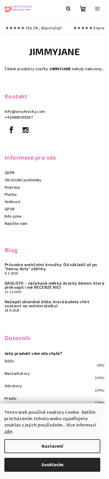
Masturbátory (17, 374)
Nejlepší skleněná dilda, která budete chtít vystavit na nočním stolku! (47, 304)
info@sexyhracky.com (25, 112)
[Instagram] (25, 130)
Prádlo (11, 399)
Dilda (9, 361)
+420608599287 (19, 117)
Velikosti (13, 202)
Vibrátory (13, 386)
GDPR (10, 173)
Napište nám (16, 224)
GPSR (10, 209)
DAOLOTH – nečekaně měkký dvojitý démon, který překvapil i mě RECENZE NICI (54, 285)
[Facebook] (11, 130)
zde (8, 431)
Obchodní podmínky (23, 180)
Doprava (12, 187)
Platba (11, 195)
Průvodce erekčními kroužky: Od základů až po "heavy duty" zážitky (51, 267)
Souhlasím (52, 465)
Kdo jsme (13, 216)
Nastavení (52, 446)
